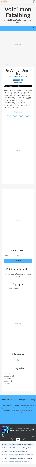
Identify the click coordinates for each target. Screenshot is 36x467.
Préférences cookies (18, 412)
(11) (8, 383)
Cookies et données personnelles (22, 410)
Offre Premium (8, 410)
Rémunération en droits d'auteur (25, 407)
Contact (30, 405)
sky (26, 76)
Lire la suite (18, 112)
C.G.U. (13, 407)
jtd (20, 76)
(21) (9, 376)
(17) (8, 381)
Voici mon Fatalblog (18, 12)
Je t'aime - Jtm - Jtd (18, 72)
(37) (7, 373)
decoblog (15, 76)
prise (22, 76)
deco (10, 76)
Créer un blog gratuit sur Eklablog (10, 405)
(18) (7, 378)
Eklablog (32, 400)
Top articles (23, 405)
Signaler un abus (5, 407)
